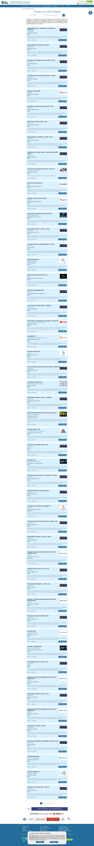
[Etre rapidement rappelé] (90, 13)
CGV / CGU (59, 836)
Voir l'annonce (62, 55)
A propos (67, 5)
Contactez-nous (26, 826)
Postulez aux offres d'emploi (47, 11)
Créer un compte (89, 3)
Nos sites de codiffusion (27, 830)
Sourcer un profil (25, 5)
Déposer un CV (56, 5)
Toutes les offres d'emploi (45, 827)
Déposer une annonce (35, 5)
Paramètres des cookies (63, 827)
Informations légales (62, 826)
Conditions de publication (63, 829)
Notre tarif (25, 829)
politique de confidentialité (33, 837)
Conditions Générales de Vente (64, 830)
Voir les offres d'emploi (46, 5)
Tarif (63, 5)
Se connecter (81, 3)
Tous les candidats (43, 826)
